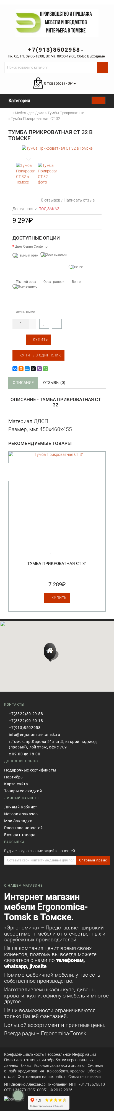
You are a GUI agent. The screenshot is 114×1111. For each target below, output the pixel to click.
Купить (40, 339)
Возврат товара (19, 835)
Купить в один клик (40, 355)
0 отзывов (49, 200)
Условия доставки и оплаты (59, 1065)
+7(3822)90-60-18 (26, 720)
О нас (26, 1065)
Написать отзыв (79, 200)
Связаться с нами (84, 1076)
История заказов (21, 814)
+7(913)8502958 (24, 727)
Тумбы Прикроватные (66, 113)
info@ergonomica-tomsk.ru (34, 734)
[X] (33, 368)
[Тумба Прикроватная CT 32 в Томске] (57, 148)
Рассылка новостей (23, 828)
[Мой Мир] (27, 368)
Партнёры (14, 777)
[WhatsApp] (45, 368)
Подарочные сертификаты (30, 770)
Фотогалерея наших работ (41, 1076)
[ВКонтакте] (14, 368)
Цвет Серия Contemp (31, 246)
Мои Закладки (18, 821)
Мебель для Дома (29, 113)
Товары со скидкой (23, 791)
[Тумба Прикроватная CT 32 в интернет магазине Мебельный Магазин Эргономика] (25, 173)
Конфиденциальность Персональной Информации (50, 1054)
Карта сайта (16, 784)
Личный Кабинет (20, 807)
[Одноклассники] (21, 368)
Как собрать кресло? (65, 1071)
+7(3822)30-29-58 (26, 714)
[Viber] (39, 368)
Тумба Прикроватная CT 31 (57, 563)
